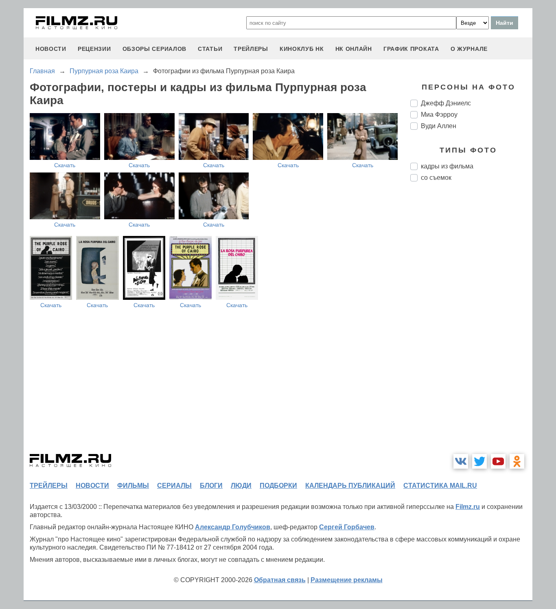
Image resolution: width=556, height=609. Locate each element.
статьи (210, 49)
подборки (278, 485)
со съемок (436, 177)
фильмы (133, 485)
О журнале (469, 49)
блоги (211, 485)
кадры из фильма (447, 166)
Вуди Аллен (438, 125)
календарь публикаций (350, 485)
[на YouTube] (498, 461)
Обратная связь (280, 579)
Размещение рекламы (347, 579)
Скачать (64, 165)
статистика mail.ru (440, 485)
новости (50, 49)
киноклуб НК (302, 49)
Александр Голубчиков (232, 527)
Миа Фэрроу (439, 114)
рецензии (94, 49)
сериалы (174, 485)
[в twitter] (479, 461)
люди (241, 485)
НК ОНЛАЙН (353, 49)
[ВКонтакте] (460, 461)
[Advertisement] (471, 324)
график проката (411, 49)
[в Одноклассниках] (517, 461)
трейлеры (251, 49)
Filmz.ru (467, 506)
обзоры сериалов (155, 49)
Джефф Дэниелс (446, 103)
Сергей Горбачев (346, 527)
